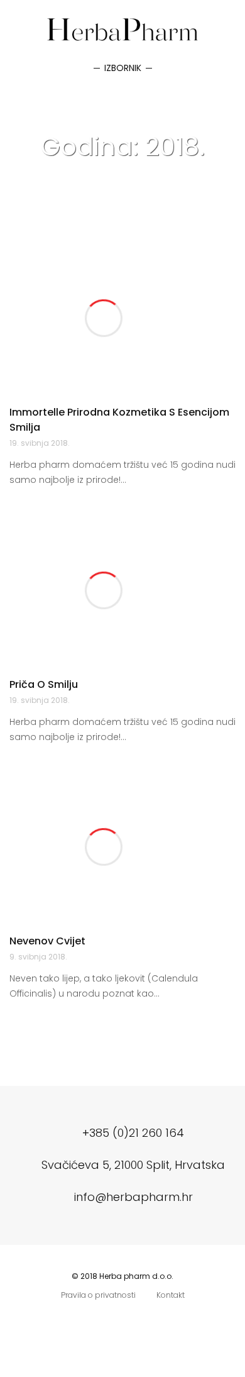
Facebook (110, 1320)
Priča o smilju (43, 684)
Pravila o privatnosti (98, 1295)
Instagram (135, 1320)
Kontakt (170, 1295)
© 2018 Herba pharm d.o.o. (122, 1276)
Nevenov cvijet (47, 941)
